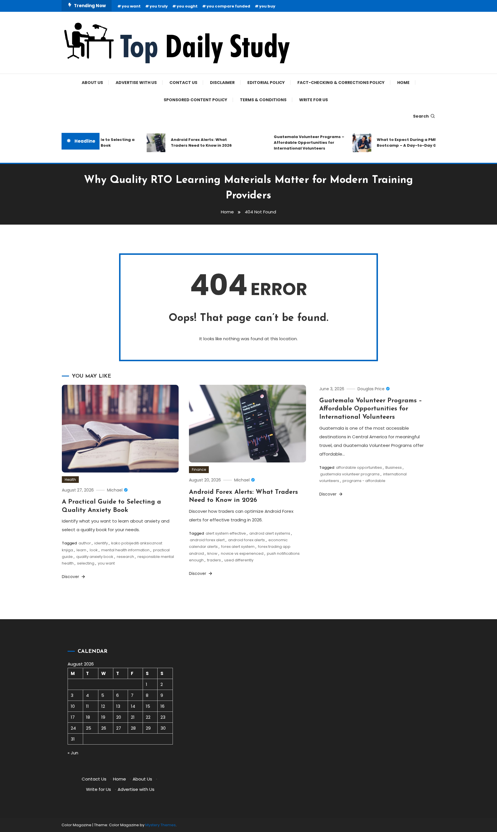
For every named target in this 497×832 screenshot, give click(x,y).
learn (81, 550)
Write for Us (313, 100)
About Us (92, 82)
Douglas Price (371, 389)
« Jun (73, 753)
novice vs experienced (242, 553)
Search (421, 116)
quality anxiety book (94, 556)
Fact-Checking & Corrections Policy (341, 82)
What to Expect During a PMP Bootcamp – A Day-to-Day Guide (402, 142)
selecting (85, 563)
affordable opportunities (359, 467)
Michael (115, 490)
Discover (71, 576)
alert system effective (226, 533)
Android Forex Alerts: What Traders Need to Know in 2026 (193, 142)
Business (393, 467)
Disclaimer (222, 82)
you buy (267, 6)
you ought (187, 6)
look (94, 550)
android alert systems (269, 533)
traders (214, 560)
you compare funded (228, 6)
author (85, 543)
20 (118, 717)
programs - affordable (364, 480)
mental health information (125, 550)
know (212, 553)
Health (70, 479)
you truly (159, 6)
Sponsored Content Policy (195, 100)
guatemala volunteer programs (350, 474)
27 (118, 728)
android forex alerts (246, 540)
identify (101, 543)
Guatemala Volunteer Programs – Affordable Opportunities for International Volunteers (300, 142)
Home (403, 82)
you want (131, 6)
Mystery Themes (160, 825)
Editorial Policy (266, 82)
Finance (199, 469)
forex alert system (238, 546)
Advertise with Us (136, 82)
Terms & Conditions (263, 100)
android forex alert (207, 540)
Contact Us (183, 82)
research (125, 556)
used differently (238, 560)
